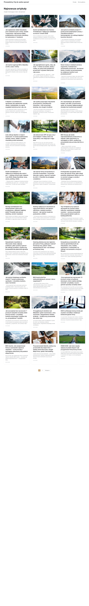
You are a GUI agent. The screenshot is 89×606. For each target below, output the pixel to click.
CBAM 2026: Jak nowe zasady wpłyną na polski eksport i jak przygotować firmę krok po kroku (71, 347)
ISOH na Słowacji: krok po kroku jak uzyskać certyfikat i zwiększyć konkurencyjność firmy (72, 312)
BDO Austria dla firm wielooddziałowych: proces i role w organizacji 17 (44, 279)
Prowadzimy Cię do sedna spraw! (16, 2)
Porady (74, 2)
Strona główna (81, 2)
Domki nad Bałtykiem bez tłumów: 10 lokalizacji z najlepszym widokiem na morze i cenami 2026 (44, 31)
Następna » (47, 370)
